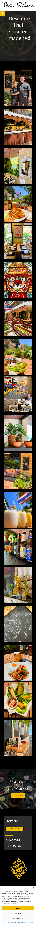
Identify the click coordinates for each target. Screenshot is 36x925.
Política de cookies (8, 922)
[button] (2, 13)
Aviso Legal (29, 922)
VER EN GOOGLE (14, 829)
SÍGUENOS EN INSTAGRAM (18, 785)
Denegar (18, 913)
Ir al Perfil (18, 795)
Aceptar (18, 908)
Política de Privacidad (20, 922)
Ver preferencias (18, 918)
